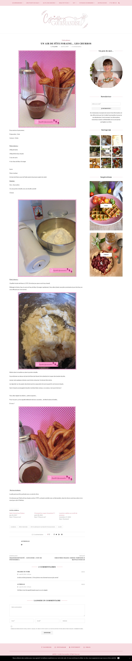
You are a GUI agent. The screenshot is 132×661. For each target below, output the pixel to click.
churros (13, 527)
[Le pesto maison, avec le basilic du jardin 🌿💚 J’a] (95, 140)
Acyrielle (55, 46)
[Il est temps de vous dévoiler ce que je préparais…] (106, 151)
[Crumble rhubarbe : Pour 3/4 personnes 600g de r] (95, 163)
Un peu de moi (102, 2)
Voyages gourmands (86, 2)
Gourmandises (17, 2)
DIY (74, 2)
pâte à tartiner (23, 527)
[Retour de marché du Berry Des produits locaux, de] (106, 163)
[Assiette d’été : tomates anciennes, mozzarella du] (117, 151)
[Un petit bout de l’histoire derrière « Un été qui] (117, 140)
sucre (60, 527)
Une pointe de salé (32, 2)
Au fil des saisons (49, 2)
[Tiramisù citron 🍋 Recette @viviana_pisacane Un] (95, 151)
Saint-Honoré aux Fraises (17, 513)
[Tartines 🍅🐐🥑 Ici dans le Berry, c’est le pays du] (117, 163)
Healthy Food (64, 2)
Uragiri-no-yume (23, 572)
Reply (83, 572)
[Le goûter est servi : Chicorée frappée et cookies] (106, 140)
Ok (118, 658)
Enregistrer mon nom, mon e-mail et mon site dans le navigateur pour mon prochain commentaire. (47, 629)
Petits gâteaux (66, 40)
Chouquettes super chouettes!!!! (44, 513)
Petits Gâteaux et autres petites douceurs (43, 527)
